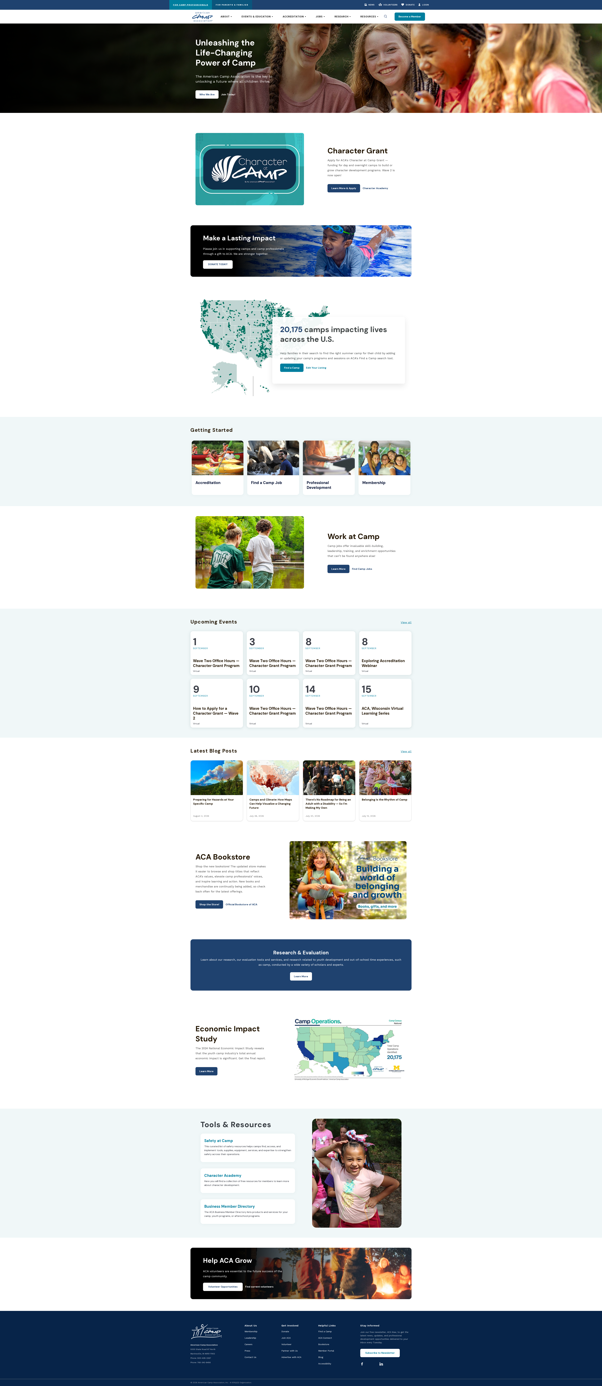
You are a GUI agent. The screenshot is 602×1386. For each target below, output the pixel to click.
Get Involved (289, 1325)
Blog (320, 1357)
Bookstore (323, 1344)
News (371, 4)
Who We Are (207, 94)
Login (425, 4)
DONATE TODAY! (217, 264)
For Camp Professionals (190, 5)
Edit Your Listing (316, 367)
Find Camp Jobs (362, 569)
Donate (410, 4)
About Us (251, 1325)
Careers (248, 1344)
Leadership (250, 1338)
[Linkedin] (381, 1364)
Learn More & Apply (343, 188)
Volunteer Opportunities (223, 1286)
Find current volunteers (259, 1286)
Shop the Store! (209, 904)
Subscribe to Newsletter (380, 1352)
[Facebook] (362, 1364)
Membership (251, 1331)
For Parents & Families (232, 5)
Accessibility (324, 1363)
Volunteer (286, 1344)
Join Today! (228, 94)
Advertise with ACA (291, 1357)
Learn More (338, 569)
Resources (368, 16)
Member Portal (326, 1350)
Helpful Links (327, 1325)
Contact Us (250, 1357)
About (225, 16)
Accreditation (293, 16)
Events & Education (256, 16)
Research (342, 16)
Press (247, 1350)
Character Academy (375, 188)
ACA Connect (325, 1338)
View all (406, 622)
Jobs (319, 16)
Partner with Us (289, 1350)
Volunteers (390, 4)
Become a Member (410, 16)
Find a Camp (292, 367)
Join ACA (286, 1338)
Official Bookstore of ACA (241, 904)
